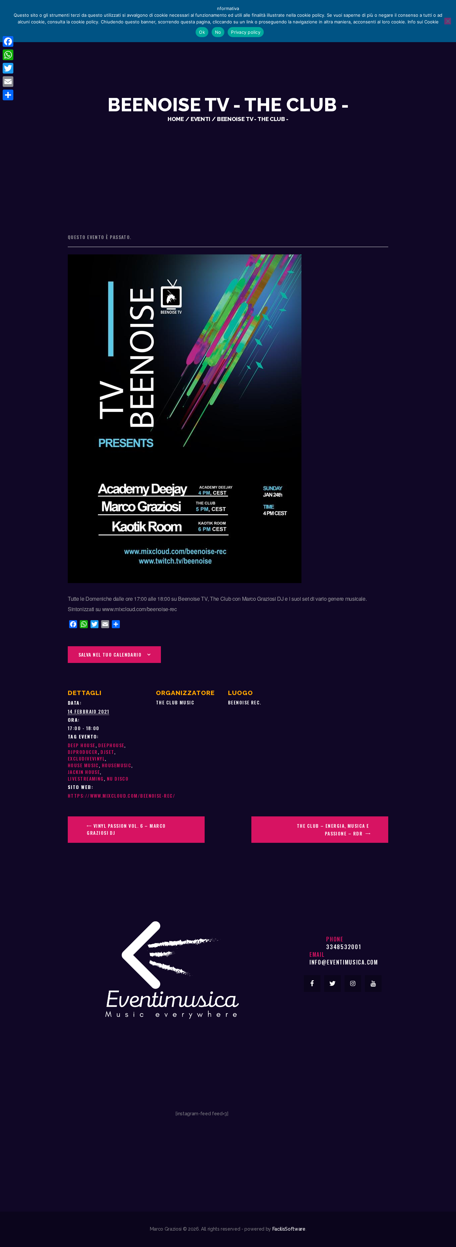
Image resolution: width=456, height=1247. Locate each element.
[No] (447, 21)
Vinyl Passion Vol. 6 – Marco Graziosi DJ (126, 829)
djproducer (83, 751)
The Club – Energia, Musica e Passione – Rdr (333, 829)
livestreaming (86, 778)
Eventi (200, 119)
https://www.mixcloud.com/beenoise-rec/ (121, 795)
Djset (107, 751)
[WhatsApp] (8, 55)
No (218, 32)
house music (83, 765)
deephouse (111, 745)
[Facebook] (8, 41)
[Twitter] (8, 68)
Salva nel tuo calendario (110, 654)
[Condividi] (8, 95)
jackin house (84, 771)
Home (176, 119)
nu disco (118, 778)
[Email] (8, 81)
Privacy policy (245, 32)
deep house (81, 745)
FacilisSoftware (288, 1229)
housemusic (117, 765)
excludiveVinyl (86, 758)
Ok (202, 32)
